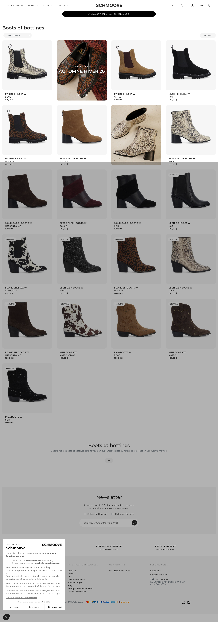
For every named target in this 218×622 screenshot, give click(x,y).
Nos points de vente (159, 574)
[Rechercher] (181, 5)
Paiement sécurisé (76, 579)
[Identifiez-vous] (192, 5)
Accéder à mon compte (120, 571)
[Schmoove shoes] (109, 5)
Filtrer (207, 35)
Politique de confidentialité (80, 588)
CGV (70, 577)
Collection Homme (97, 514)
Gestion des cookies (77, 591)
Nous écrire (155, 571)
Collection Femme (124, 514)
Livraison (72, 571)
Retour (71, 574)
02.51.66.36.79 (162, 579)
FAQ (70, 585)
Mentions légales (75, 582)
